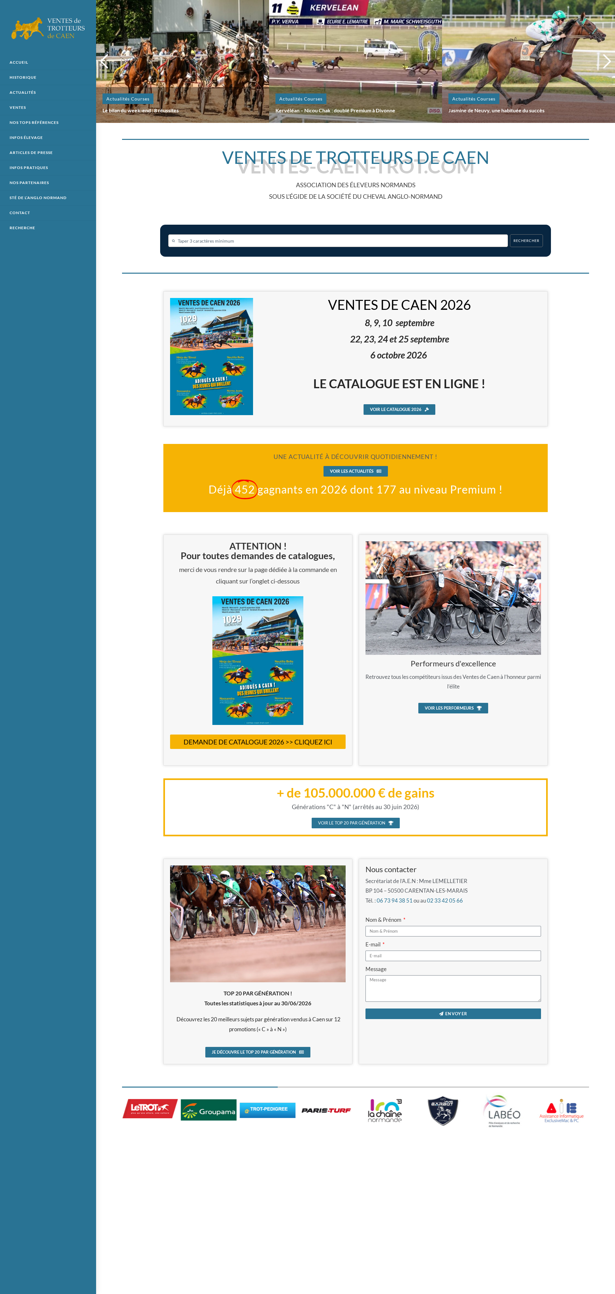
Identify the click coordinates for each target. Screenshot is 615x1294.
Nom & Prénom (383, 919)
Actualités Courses (128, 98)
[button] (104, 61)
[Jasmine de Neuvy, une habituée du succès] (528, 60)
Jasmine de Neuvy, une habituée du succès (496, 110)
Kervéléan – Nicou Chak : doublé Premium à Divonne (335, 110)
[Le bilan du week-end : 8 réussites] (182, 60)
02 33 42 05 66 (445, 900)
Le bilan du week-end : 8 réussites (140, 110)
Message (376, 969)
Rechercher (526, 241)
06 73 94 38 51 (395, 900)
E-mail (373, 944)
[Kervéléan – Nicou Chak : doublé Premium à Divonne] (355, 60)
